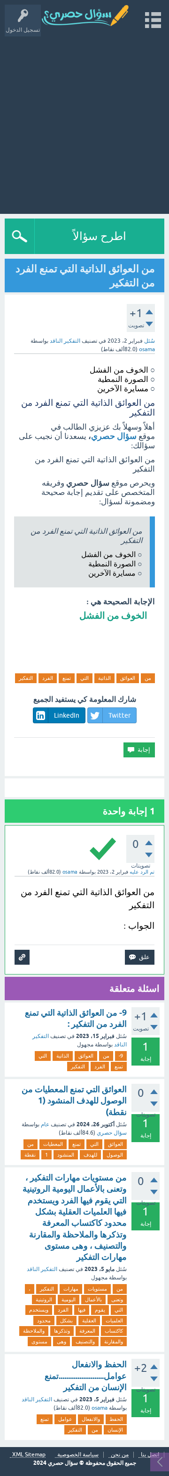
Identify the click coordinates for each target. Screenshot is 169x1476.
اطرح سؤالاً (99, 236)
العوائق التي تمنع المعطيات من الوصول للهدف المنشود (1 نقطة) (74, 1100)
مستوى (39, 1341)
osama (100, 1408)
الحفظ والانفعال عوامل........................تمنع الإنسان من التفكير (86, 1375)
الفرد (47, 678)
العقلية (89, 1320)
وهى (61, 1341)
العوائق (127, 678)
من (148, 678)
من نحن (120, 1455)
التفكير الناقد (65, 341)
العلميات (114, 1320)
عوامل (65, 1419)
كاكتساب (114, 1331)
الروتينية (44, 1299)
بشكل (66, 1320)
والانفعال (91, 1419)
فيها (81, 1310)
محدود (44, 1320)
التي (84, 678)
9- (121, 1056)
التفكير (26, 678)
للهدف (90, 1155)
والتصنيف (85, 1341)
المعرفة (87, 1331)
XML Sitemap (29, 1455)
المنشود (65, 1155)
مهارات (70, 1289)
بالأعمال (93, 1299)
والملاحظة (34, 1331)
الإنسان (115, 1430)
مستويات (97, 1289)
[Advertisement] (84, 120)
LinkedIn (66, 715)
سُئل (149, 341)
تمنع (66, 678)
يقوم (100, 1310)
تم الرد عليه (142, 872)
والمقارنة (113, 1341)
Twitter (119, 715)
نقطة (30, 1155)
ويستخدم (38, 1310)
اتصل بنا (150, 1455)
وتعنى (117, 1299)
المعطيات (53, 1144)
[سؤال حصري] (89, 16)
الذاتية (104, 678)
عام (45, 1124)
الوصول (115, 1155)
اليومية (68, 1299)
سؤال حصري (87, 483)
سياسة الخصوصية (78, 1455)
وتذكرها (62, 1331)
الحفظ (116, 1419)
